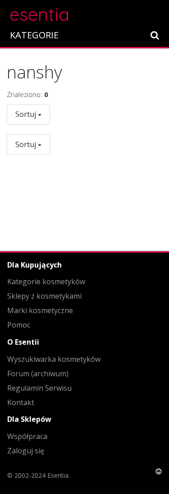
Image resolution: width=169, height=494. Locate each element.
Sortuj (26, 114)
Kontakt (20, 402)
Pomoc (18, 325)
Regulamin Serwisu (39, 388)
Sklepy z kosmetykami (44, 296)
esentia (39, 13)
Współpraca (27, 436)
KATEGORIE (34, 35)
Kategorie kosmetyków (46, 281)
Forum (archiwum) (38, 374)
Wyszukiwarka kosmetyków (53, 359)
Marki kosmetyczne (40, 310)
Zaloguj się (25, 451)
